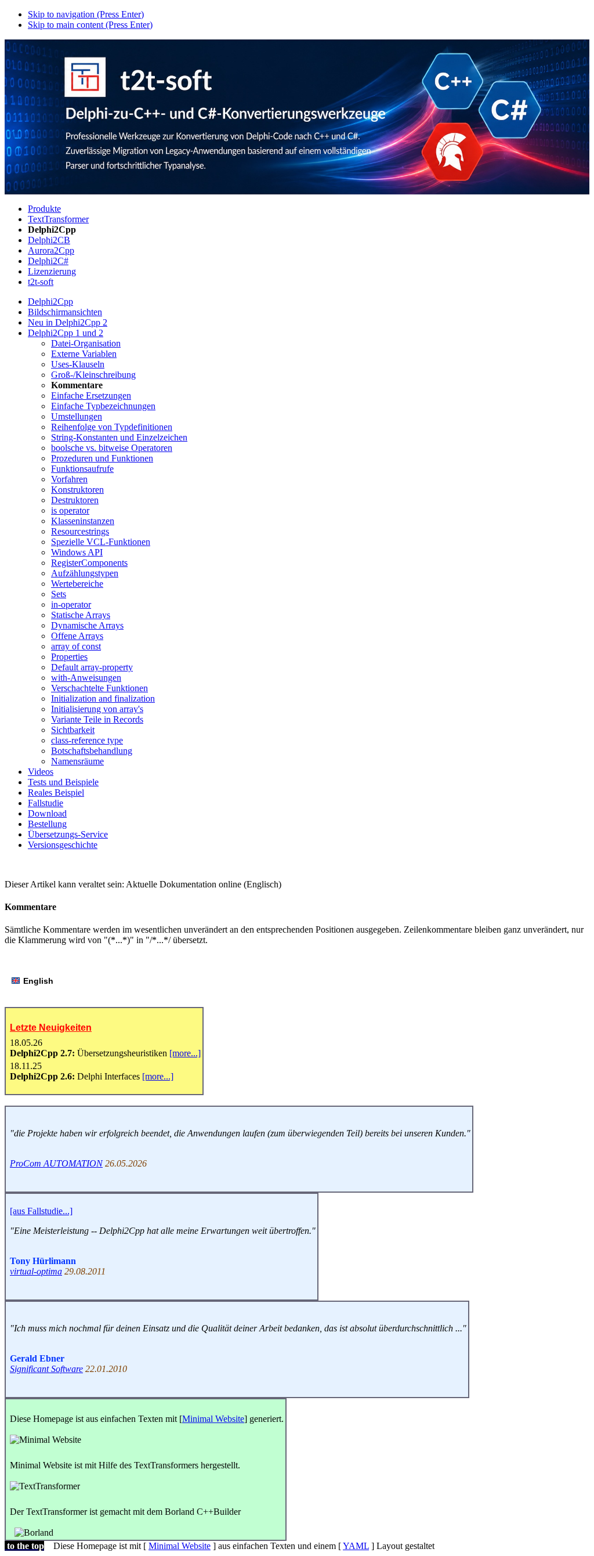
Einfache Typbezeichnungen (103, 406)
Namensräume (77, 761)
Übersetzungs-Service (68, 834)
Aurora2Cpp (51, 250)
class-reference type (87, 740)
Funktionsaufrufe (82, 469)
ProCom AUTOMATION (56, 1163)
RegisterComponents (89, 563)
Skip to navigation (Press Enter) (86, 14)
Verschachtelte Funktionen (99, 688)
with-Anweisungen (86, 678)
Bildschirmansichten (65, 312)
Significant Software (46, 1369)
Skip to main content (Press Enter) (90, 25)
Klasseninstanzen (82, 521)
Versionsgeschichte (62, 845)
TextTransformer (58, 219)
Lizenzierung (52, 271)
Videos (40, 772)
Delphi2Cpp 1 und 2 (65, 333)
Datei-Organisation (86, 343)
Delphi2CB (49, 240)
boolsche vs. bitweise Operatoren (111, 448)
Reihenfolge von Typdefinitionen (111, 427)
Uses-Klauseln (77, 364)
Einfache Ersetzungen (91, 395)
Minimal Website (213, 1419)
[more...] (185, 1053)
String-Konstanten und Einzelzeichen (119, 437)
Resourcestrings (80, 531)
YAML (356, 1546)
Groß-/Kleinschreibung (93, 375)
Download (47, 813)
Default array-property (92, 667)
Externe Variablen (84, 354)
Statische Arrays (80, 615)
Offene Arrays (77, 636)
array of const (76, 646)
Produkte (44, 209)
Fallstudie (45, 803)
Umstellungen (76, 416)
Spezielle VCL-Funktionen (100, 542)
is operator (70, 510)
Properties (69, 657)
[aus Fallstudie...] (41, 1211)
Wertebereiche (77, 584)
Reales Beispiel (56, 792)
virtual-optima (36, 1271)
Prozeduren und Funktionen (102, 458)
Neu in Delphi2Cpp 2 (67, 322)
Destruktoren (75, 500)
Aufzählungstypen (84, 573)
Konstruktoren (77, 489)
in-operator (71, 604)
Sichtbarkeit (73, 730)
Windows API (77, 552)
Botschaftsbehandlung (91, 751)
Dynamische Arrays (87, 625)
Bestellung (47, 824)
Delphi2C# (48, 261)
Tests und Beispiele (63, 782)
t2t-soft (40, 282)
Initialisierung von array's (97, 709)
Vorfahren (69, 479)
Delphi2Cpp (50, 301)
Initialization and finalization (103, 698)
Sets (58, 594)
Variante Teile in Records (97, 719)
